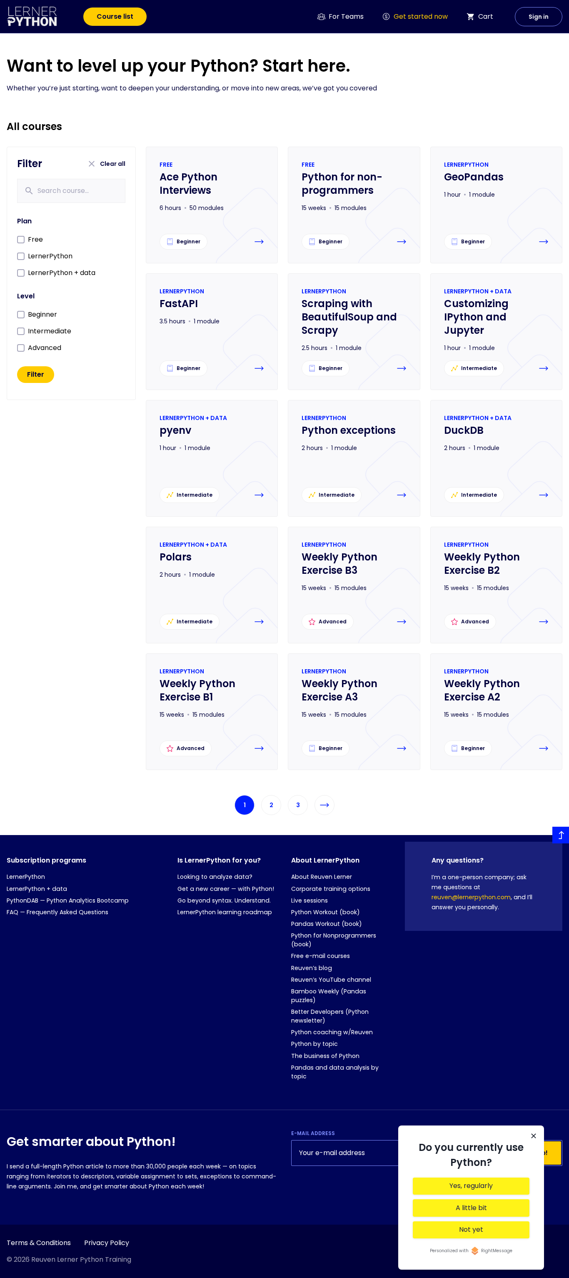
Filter (35, 374)
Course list (115, 16)
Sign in (539, 17)
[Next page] (324, 805)
